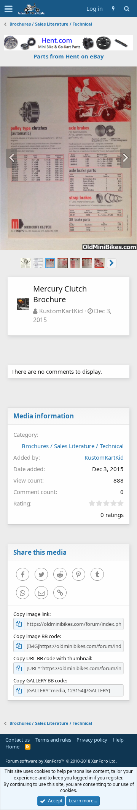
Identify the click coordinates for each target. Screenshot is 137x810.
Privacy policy (91, 739)
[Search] (126, 9)
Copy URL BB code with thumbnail (52, 658)
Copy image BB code (36, 636)
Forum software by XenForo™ (61, 761)
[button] (9, 8)
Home (12, 746)
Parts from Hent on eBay (68, 56)
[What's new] (113, 9)
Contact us (17, 739)
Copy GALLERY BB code (39, 680)
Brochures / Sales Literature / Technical (73, 446)
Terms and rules (53, 739)
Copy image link (31, 614)
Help (118, 739)
